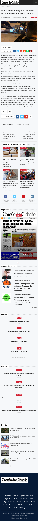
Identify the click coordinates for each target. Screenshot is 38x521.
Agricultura (8, 499)
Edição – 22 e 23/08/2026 (19, 254)
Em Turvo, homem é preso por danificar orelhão (9, 136)
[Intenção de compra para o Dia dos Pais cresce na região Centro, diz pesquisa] (5, 446)
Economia (29, 496)
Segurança (23, 499)
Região (16, 499)
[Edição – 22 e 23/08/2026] (19, 236)
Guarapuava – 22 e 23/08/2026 (19, 321)
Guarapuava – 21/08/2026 (19, 341)
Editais (19, 317)
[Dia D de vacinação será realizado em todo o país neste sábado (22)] (10, 174)
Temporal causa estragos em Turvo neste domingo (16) (29, 136)
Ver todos (34, 307)
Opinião (19, 406)
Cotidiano (33, 17)
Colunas (18, 502)
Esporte (22, 496)
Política (15, 496)
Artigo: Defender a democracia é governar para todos (19, 410)
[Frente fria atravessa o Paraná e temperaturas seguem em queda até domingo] (27, 152)
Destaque (19, 370)
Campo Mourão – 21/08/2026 (19, 351)
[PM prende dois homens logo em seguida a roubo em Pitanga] (5, 453)
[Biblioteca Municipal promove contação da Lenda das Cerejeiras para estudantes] (27, 174)
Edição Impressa (8, 502)
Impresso (19, 215)
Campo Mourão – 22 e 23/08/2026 (19, 331)
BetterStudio (23, 518)
